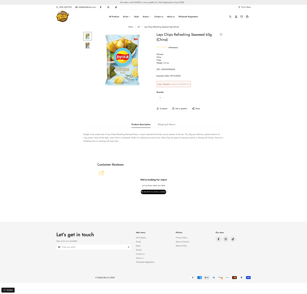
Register (166, 84)
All (139, 27)
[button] (247, 16)
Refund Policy (181, 245)
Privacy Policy (181, 237)
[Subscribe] (128, 247)
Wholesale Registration (188, 16)
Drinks (125, 16)
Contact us (158, 16)
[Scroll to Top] (302, 281)
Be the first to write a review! (153, 192)
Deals (136, 16)
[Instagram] (108, 7)
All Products (114, 16)
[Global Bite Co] (62, 17)
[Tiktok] (116, 7)
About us (171, 16)
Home (130, 27)
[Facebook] (100, 7)
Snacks (146, 16)
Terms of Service (182, 241)
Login (160, 84)
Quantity (160, 92)
